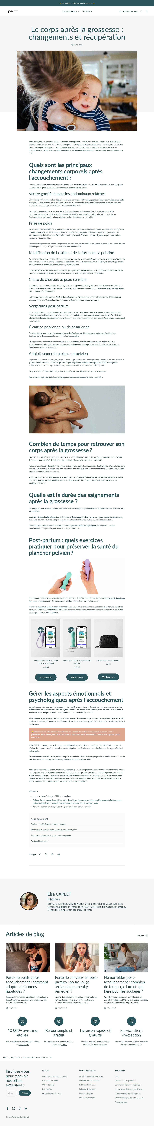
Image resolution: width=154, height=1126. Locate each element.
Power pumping (121, 1102)
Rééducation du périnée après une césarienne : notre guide (54, 830)
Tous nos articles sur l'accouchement (37, 1057)
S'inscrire (25, 1093)
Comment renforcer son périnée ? (128, 1085)
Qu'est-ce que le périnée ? (125, 1080)
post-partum (47, 718)
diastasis (100, 214)
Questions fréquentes (128, 11)
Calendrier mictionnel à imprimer (127, 1093)
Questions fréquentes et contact (55, 1076)
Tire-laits (86, 11)
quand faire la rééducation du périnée (52, 607)
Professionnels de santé (51, 1093)
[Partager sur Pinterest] (52, 854)
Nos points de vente (50, 1080)
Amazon (27, 1042)
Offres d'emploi (48, 1085)
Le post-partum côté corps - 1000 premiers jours (52, 796)
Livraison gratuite (88, 1042)
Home (5, 1057)
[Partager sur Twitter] (46, 854)
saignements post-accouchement (45, 508)
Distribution (47, 1089)
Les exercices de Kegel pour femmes (129, 1089)
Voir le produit (46, 677)
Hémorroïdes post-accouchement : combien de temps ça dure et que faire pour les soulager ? (124, 984)
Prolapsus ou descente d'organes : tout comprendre (51, 835)
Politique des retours (87, 1085)
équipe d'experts (125, 1042)
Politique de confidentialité (89, 1080)
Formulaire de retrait (87, 1098)
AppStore (35, 1042)
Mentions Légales (86, 1093)
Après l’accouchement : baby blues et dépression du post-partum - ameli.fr (62, 807)
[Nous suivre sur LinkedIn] (25, 1108)
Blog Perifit (15, 1057)
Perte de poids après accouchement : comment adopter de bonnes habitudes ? (27, 984)
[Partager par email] (58, 854)
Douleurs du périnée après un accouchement (48, 824)
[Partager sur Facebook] (39, 854)
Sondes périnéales (69, 11)
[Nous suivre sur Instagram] (13, 1108)
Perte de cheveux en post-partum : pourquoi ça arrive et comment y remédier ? (76, 984)
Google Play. (24, 1044)
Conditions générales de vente (91, 1076)
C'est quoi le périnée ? (39, 841)
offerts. (64, 1044)
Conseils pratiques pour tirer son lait (129, 1098)
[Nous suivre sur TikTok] (19, 1108)
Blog (117, 1076)
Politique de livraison (87, 1089)
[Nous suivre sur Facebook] (7, 1108)
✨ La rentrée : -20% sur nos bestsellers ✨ (77, 3)
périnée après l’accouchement (53, 377)
